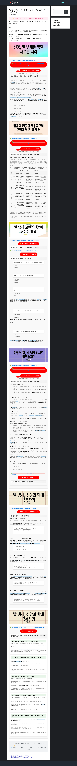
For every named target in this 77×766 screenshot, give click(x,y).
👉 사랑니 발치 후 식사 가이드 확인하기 (28, 477)
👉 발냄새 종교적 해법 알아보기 (28, 254)
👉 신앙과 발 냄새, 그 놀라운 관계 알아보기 (28, 511)
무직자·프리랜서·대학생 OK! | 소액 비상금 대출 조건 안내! (21, 757)
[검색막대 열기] (66, 2)
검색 (54, 9)
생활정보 (62, 2)
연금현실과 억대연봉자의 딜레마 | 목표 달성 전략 (19, 756)
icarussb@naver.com (32, 747)
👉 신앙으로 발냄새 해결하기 (28, 631)
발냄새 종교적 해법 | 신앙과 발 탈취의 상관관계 (19, 755)
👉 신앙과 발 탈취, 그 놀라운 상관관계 (30, 70)
